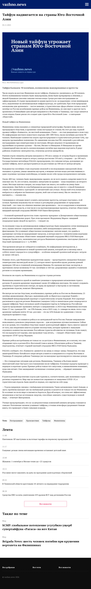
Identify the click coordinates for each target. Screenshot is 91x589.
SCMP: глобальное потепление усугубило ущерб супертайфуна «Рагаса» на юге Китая (37, 527)
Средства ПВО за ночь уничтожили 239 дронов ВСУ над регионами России (36, 495)
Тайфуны (46, 420)
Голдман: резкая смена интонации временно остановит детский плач (34, 450)
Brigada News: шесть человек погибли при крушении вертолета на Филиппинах (40, 543)
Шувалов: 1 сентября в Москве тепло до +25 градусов (26, 461)
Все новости (45, 504)
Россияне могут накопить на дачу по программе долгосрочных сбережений (37, 472)
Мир (4, 521)
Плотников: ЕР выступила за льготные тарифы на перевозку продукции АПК (37, 439)
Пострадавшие (16, 420)
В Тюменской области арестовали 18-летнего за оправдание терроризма (35, 484)
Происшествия (32, 420)
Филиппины (59, 420)
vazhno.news (14, 4)
